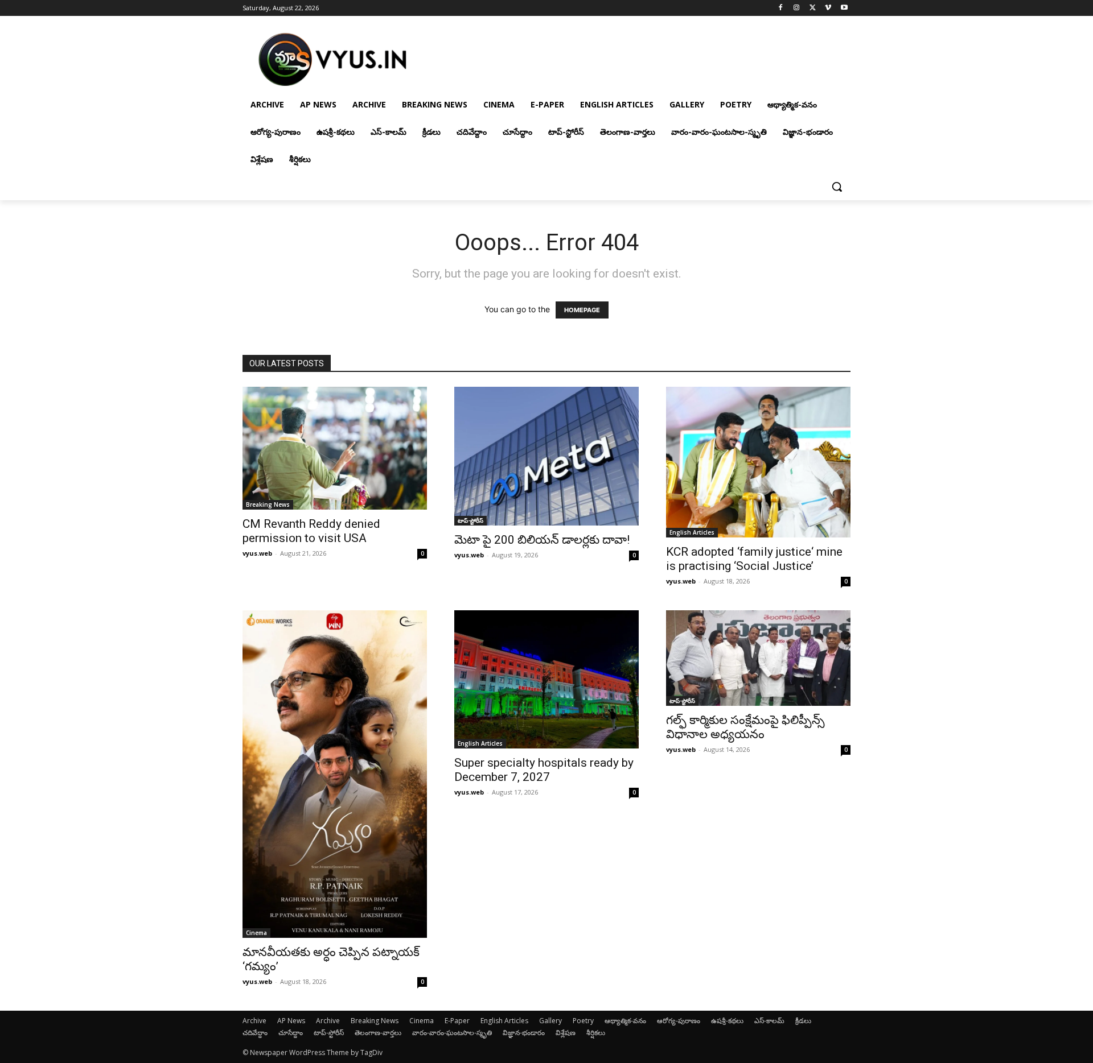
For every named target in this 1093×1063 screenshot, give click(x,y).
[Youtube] (843, 8)
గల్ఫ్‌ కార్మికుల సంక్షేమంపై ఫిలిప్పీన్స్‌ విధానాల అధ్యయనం (745, 727)
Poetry (583, 1020)
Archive (254, 1020)
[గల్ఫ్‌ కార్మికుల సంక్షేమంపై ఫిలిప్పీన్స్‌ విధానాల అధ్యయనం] (758, 658)
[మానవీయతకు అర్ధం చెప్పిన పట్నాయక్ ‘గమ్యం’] (335, 774)
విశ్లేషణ (566, 1032)
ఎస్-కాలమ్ (769, 1020)
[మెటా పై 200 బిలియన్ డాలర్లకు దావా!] (546, 456)
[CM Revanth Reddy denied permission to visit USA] (335, 448)
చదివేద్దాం (255, 1032)
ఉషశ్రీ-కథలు (727, 1020)
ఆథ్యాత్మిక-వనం (625, 1020)
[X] (812, 8)
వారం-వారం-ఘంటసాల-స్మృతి (452, 1032)
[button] (836, 186)
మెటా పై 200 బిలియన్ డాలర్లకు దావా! (542, 540)
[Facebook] (780, 8)
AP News (291, 1020)
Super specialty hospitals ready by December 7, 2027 (544, 770)
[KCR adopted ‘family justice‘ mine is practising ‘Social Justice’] (758, 462)
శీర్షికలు (595, 1032)
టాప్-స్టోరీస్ (470, 520)
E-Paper (457, 1020)
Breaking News (268, 504)
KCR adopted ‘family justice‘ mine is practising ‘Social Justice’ (754, 559)
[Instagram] (796, 8)
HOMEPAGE (582, 310)
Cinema (256, 933)
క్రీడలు (803, 1020)
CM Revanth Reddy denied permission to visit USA (311, 531)
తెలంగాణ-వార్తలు (378, 1032)
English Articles (691, 532)
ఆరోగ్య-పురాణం (678, 1020)
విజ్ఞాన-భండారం (524, 1032)
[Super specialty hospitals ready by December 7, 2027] (546, 679)
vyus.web (257, 553)
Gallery (550, 1020)
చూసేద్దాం (290, 1032)
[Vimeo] (828, 8)
